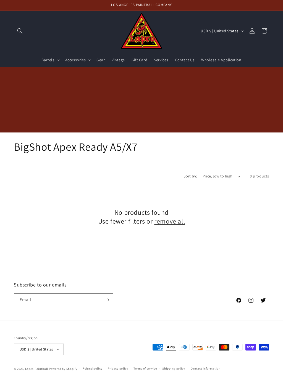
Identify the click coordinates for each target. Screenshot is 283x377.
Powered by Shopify (63, 369)
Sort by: (190, 176)
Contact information (206, 368)
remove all (169, 221)
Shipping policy (173, 368)
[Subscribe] (107, 299)
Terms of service (145, 368)
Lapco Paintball (36, 369)
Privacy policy (118, 368)
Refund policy (92, 368)
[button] (20, 31)
